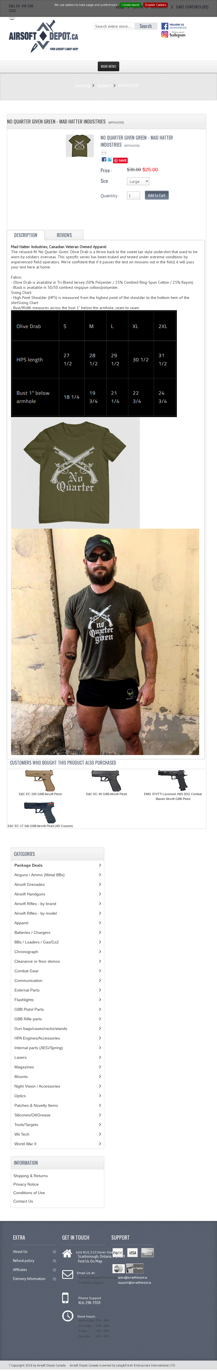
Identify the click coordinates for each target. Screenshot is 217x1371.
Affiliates (20, 1269)
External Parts (27, 990)
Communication (28, 980)
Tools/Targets (26, 1124)
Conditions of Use (29, 1192)
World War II (25, 1144)
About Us (20, 1251)
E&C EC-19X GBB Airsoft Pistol (40, 794)
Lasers (20, 1057)
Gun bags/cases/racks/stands (40, 1028)
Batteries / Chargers (32, 932)
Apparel (104, 85)
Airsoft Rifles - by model (35, 913)
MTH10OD (128, 85)
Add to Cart (157, 195)
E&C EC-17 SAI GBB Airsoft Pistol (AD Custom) (40, 826)
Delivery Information (29, 1278)
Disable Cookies (155, 5)
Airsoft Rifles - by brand (35, 903)
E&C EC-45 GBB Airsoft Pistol (106, 794)
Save (123, 160)
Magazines (24, 1067)
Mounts (21, 1076)
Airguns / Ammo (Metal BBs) (39, 875)
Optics (20, 1096)
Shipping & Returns (30, 1175)
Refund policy (23, 1260)
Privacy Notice (26, 1184)
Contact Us (23, 1201)
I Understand (130, 5)
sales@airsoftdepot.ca (132, 1277)
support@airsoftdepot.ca (134, 1283)
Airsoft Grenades (29, 884)
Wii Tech (21, 1134)
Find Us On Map (90, 1261)
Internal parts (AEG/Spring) (38, 1047)
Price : (106, 170)
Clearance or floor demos (37, 961)
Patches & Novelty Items (36, 1105)
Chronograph (26, 951)
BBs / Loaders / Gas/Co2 (36, 942)
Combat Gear (26, 971)
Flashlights (24, 999)
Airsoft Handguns (29, 894)
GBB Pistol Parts (29, 1009)
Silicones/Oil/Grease (32, 1115)
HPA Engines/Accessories (37, 1038)
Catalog (82, 85)
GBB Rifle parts (28, 1019)
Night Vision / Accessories (37, 1086)
